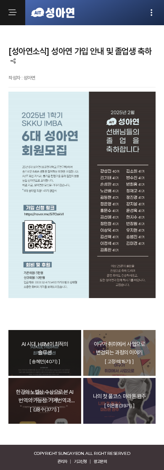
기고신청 (80, 461)
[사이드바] (151, 12)
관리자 (62, 461)
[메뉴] (12, 12)
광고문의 (100, 461)
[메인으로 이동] (52, 12)
